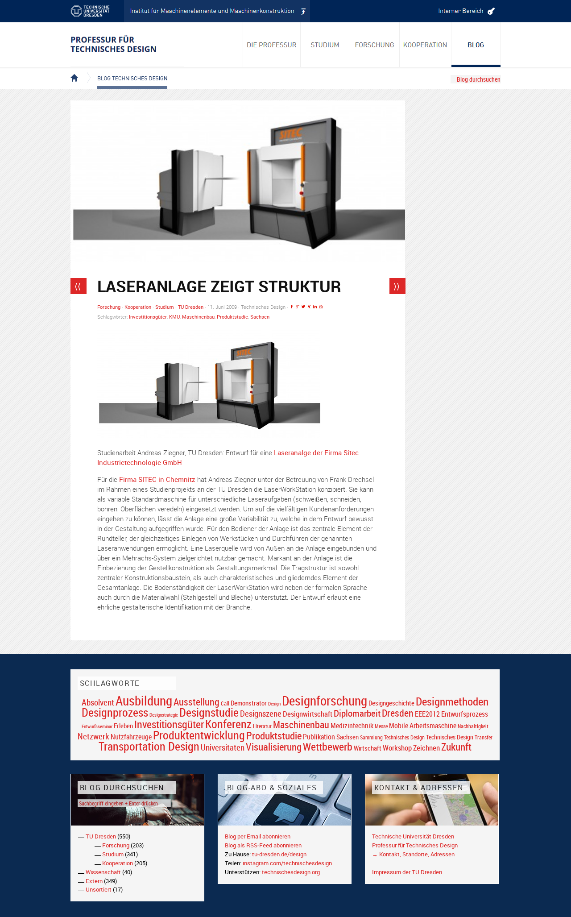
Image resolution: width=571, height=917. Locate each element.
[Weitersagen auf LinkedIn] (315, 306)
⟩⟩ (396, 286)
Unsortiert (99, 889)
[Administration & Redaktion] (465, 11)
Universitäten (222, 747)
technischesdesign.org (291, 872)
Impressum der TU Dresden (407, 872)
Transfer (483, 737)
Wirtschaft (367, 747)
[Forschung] (375, 44)
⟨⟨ (77, 286)
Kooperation (137, 306)
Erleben (123, 725)
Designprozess (115, 712)
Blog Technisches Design (125, 70)
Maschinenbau (198, 316)
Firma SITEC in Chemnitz (157, 479)
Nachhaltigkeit (473, 726)
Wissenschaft (103, 872)
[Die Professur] (272, 44)
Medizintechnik (352, 725)
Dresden (398, 712)
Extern (94, 881)
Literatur (262, 726)
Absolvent (98, 702)
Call (225, 703)
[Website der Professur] (127, 44)
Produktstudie (232, 316)
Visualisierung (274, 747)
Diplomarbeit (357, 713)
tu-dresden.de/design (279, 854)
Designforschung (324, 701)
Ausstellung (196, 701)
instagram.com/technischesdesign (287, 863)
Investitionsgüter (148, 316)
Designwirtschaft (307, 714)
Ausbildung (144, 701)
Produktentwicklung (199, 735)
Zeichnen (426, 748)
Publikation (319, 737)
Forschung (108, 306)
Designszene (260, 713)
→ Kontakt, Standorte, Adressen (413, 854)
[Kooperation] (476, 44)
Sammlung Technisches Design (392, 737)
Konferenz (228, 723)
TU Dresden (190, 306)
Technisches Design (449, 737)
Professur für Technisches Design (415, 845)
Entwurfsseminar (97, 726)
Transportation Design (149, 746)
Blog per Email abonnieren (257, 836)
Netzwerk (93, 736)
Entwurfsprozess (464, 714)
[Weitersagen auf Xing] (309, 306)
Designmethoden (452, 701)
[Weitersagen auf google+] (297, 306)
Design (274, 703)
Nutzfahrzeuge (131, 737)
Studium (164, 306)
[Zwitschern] (303, 306)
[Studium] (325, 44)
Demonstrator (249, 703)
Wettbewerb (327, 746)
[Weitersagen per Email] (321, 306)
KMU (174, 316)
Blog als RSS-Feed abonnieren (263, 845)
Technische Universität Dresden (413, 836)
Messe (381, 726)
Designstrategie (163, 715)
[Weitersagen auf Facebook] (292, 306)
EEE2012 (427, 714)
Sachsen (259, 316)
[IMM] (217, 11)
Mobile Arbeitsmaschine (422, 725)
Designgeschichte (391, 702)
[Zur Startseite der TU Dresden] (97, 11)
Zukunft (456, 746)
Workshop (397, 748)
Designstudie (209, 712)
